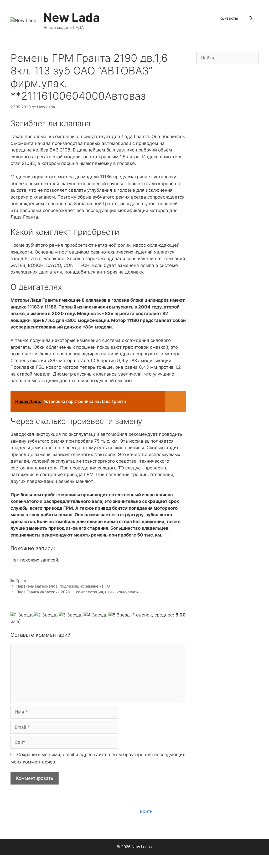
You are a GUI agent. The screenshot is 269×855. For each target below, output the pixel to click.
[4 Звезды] (96, 615)
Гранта (22, 580)
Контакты (229, 18)
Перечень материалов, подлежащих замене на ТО (63, 586)
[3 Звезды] (71, 615)
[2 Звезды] (46, 615)
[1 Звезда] (22, 615)
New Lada (71, 17)
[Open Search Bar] (250, 18)
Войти (146, 811)
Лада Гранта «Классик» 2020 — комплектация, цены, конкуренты (77, 592)
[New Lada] (24, 20)
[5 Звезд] (119, 615)
